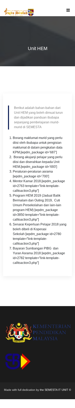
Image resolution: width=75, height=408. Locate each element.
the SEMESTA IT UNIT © (55, 389)
